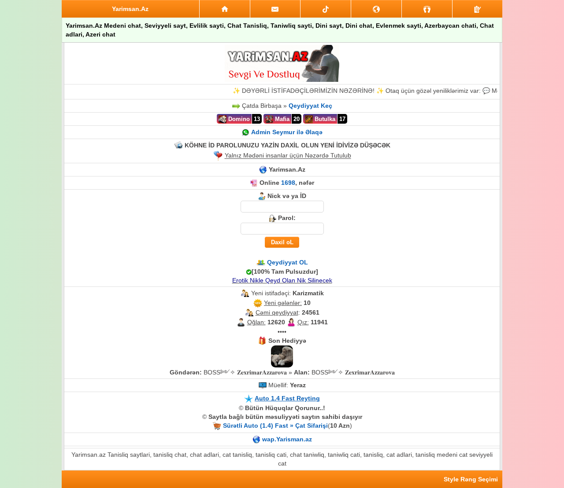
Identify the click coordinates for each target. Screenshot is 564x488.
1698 (288, 182)
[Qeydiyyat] (477, 9)
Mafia (281, 119)
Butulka (324, 119)
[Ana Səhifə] (225, 9)
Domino (238, 119)
